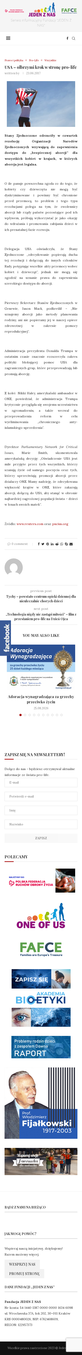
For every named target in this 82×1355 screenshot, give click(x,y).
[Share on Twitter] (42, 544)
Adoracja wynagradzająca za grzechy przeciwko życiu (41, 699)
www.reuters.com (30, 524)
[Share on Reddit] (57, 544)
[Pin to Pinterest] (47, 544)
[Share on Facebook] (39, 544)
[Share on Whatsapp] (61, 544)
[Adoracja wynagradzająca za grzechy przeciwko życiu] (41, 667)
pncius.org (60, 524)
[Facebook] (67, 38)
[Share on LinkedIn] (52, 544)
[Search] (73, 38)
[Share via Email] (71, 544)
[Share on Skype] (66, 544)
